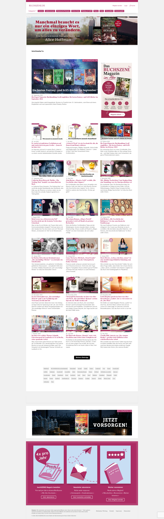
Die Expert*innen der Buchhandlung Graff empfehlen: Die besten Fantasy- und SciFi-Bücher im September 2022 (65, 98)
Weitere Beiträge (82, 357)
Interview (115, 372)
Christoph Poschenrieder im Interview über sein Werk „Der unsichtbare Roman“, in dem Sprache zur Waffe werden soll (81, 298)
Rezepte (45, 378)
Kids (101, 11)
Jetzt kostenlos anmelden (82, 497)
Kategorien (32, 11)
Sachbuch (57, 378)
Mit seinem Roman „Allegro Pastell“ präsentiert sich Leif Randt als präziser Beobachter (79, 221)
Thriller (99, 378)
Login (125, 5)
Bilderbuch (46, 368)
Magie (83, 375)
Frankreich (98, 368)
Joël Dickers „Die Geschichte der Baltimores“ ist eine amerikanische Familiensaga (112, 221)
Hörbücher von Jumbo (106, 372)
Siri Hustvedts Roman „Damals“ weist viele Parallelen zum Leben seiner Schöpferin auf (81, 336)
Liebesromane (50, 11)
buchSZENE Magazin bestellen (48, 487)
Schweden (73, 378)
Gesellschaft (59, 372)
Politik (115, 375)
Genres (40, 11)
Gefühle (45, 372)
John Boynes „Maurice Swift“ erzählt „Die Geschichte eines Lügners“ (81, 181)
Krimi (66, 375)
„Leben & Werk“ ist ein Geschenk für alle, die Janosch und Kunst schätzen (82, 144)
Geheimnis (52, 372)
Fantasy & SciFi (87, 11)
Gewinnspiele (119, 11)
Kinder (53, 375)
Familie (85, 368)
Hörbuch (96, 372)
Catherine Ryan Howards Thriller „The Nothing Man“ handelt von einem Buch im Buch (46, 182)
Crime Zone (75, 11)
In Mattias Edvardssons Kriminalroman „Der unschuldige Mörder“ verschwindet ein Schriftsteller (47, 260)
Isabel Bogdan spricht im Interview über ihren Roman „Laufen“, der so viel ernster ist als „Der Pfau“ (116, 298)
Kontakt (112, 511)
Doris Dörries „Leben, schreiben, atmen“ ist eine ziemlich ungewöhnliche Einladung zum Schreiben (115, 260)
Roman (51, 378)
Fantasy (91, 368)
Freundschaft (116, 368)
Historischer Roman (81, 372)
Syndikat (87, 378)
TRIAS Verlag (107, 378)
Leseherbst (72, 375)
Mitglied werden (117, 5)
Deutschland (73, 368)
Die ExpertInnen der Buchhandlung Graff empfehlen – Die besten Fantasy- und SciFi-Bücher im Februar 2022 (115, 145)
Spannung (80, 378)
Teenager (94, 378)
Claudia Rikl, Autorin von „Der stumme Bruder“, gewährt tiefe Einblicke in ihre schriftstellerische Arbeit (114, 337)
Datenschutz (127, 511)
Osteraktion (101, 375)
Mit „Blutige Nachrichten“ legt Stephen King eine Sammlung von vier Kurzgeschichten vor (116, 181)
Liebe (79, 375)
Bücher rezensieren (115, 487)
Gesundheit (109, 11)
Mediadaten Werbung (101, 511)
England (80, 368)
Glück (73, 372)
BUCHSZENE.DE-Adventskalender (59, 368)
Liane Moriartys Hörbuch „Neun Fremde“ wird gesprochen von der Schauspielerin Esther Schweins (81, 260)
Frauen (108, 368)
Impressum (119, 511)
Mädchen (95, 375)
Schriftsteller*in (65, 378)
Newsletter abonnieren (81, 487)
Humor (90, 372)
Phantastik (109, 375)
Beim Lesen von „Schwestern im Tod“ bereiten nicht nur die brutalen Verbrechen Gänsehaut (47, 221)
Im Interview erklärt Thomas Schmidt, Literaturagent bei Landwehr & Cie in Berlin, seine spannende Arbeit (47, 337)
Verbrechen (46, 381)
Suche (133, 5)
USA (114, 378)
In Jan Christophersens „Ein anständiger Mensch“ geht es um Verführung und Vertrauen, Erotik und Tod (46, 298)
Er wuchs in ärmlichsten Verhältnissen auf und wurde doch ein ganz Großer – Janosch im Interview (47, 145)
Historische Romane (63, 11)
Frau (104, 368)
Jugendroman (47, 375)
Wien (52, 381)
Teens (96, 11)
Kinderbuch (60, 375)
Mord (89, 375)
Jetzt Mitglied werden (115, 500)
